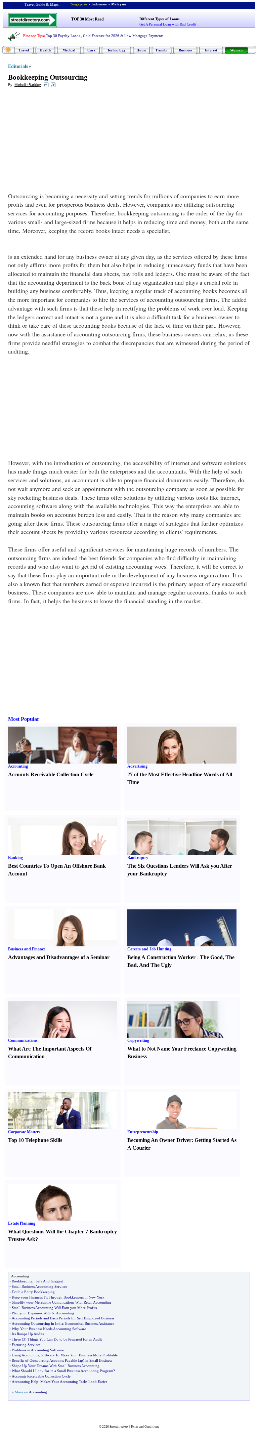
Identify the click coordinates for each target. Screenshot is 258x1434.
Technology (116, 50)
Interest (211, 50)
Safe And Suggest (49, 1281)
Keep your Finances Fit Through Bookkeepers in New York (58, 1297)
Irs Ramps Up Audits (28, 1334)
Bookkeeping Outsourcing (48, 77)
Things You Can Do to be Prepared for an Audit (65, 1339)
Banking (15, 857)
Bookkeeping (22, 1281)
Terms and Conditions (145, 1426)
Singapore (79, 4)
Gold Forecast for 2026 (101, 36)
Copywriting (138, 1040)
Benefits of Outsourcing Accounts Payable (44, 1360)
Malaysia (118, 4)
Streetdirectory (119, 1426)
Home (141, 50)
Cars (91, 50)
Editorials (18, 66)
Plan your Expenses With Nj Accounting (43, 1313)
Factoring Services (26, 1345)
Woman (236, 50)
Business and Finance (26, 949)
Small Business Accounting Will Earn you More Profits (54, 1308)
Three (16, 1339)
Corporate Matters (24, 1132)
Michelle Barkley (27, 85)
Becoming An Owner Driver (159, 1140)
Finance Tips (33, 36)
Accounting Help (25, 1382)
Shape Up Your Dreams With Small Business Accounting (55, 1366)
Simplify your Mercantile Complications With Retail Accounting (61, 1302)
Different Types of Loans (159, 19)
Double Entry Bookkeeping (33, 1292)
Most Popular (23, 719)
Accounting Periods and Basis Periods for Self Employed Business (63, 1318)
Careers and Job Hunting (149, 949)
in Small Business (98, 1360)
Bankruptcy (137, 857)
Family (161, 50)
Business (185, 50)
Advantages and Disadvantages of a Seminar (59, 957)
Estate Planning (21, 1223)
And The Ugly (155, 965)
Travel (23, 50)
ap (81, 1360)
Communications (23, 1040)
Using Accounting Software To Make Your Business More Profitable (65, 1355)
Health (45, 50)
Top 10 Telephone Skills (35, 1140)
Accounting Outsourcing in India (37, 1323)
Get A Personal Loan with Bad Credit (167, 24)
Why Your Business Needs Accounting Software (49, 1329)
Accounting (18, 766)
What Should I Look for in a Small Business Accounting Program (62, 1371)
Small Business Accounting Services (39, 1286)
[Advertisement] (62, 141)
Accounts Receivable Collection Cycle (50, 774)
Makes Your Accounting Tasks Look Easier (73, 1382)
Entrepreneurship (142, 1132)
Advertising (137, 766)
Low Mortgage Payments (143, 36)
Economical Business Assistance (89, 1323)
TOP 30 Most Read (87, 19)
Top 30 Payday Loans (63, 36)
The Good (211, 957)
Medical (68, 50)
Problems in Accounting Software (38, 1350)
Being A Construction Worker (161, 957)
